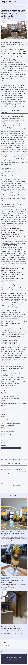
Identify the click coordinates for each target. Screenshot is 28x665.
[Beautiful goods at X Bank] (9, 340)
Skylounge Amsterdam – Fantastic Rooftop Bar (13, 469)
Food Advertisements (13, 485)
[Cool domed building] (7, 176)
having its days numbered (13, 336)
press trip (12, 451)
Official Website (5, 393)
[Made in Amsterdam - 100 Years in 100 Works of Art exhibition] (14, 270)
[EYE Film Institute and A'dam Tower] (12, 174)
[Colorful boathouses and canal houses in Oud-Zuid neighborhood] (14, 172)
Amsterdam (5, 448)
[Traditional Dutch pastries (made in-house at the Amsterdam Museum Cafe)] (14, 290)
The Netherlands (15, 448)
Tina (1, 18)
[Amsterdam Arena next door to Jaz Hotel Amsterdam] (14, 238)
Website (3, 400)
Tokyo (12, 577)
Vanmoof (10, 211)
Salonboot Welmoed (14, 183)
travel (2, 8)
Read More (4, 542)
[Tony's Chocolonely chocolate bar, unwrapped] (14, 113)
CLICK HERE (8, 368)
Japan (6, 531)
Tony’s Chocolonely (18, 116)
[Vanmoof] (20, 204)
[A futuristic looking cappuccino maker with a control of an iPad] (14, 232)
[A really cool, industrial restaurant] (11, 228)
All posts (11, 463)
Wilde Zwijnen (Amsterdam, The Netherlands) (15, 473)
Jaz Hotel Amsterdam (10, 243)
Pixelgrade (17, 659)
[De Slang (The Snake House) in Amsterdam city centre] (14, 325)
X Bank (15, 347)
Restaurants (7, 577)
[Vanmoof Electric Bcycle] (8, 206)
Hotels (2, 531)
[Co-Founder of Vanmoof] (8, 204)
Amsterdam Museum (8, 295)
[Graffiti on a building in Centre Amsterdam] (14, 321)
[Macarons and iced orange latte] (11, 234)
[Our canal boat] (6, 168)
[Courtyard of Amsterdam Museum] (11, 272)
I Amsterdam (14, 42)
